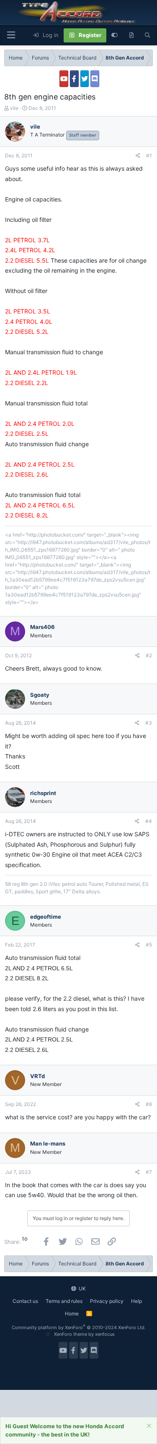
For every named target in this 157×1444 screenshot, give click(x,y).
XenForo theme (70, 1334)
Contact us (25, 1301)
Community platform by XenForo (79, 1327)
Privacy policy (107, 1301)
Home (72, 1313)
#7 (149, 1172)
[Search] (147, 35)
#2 (149, 655)
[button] (11, 35)
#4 (148, 821)
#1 (149, 155)
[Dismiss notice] (148, 1426)
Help (136, 1301)
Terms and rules (64, 1301)
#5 (149, 945)
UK (81, 1288)
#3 (148, 723)
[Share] (138, 156)
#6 (149, 1104)
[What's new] (131, 35)
